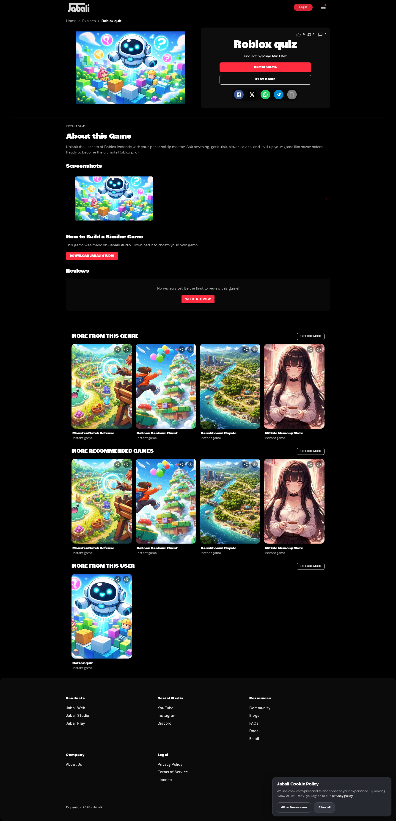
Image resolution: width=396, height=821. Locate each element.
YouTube (165, 707)
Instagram (167, 715)
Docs (253, 730)
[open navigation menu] (323, 7)
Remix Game (265, 67)
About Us (74, 764)
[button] (102, 386)
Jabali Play (75, 723)
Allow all (324, 807)
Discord (164, 723)
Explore (89, 21)
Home (71, 21)
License (165, 779)
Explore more (311, 336)
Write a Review (198, 299)
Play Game (265, 79)
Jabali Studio (77, 715)
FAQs (253, 723)
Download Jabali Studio (92, 255)
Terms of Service (173, 771)
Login (303, 7)
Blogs (254, 715)
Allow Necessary (294, 807)
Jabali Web (75, 707)
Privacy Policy (170, 764)
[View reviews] (320, 34)
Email (254, 738)
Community (259, 707)
